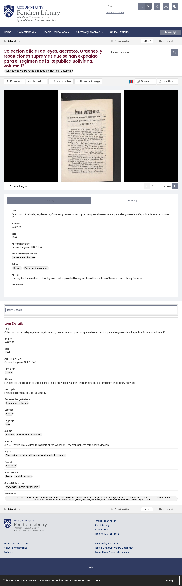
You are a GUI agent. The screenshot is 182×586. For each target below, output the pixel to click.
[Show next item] (175, 186)
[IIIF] (131, 81)
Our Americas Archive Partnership (23, 487)
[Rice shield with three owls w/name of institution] (32, 13)
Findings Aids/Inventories (16, 543)
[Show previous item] (147, 186)
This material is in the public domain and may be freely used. (36, 455)
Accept (170, 580)
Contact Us (9, 552)
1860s (9, 372)
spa (8, 424)
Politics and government (36, 268)
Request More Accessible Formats (112, 552)
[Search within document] (174, 52)
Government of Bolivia (24, 257)
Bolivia (9, 414)
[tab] (49, 200)
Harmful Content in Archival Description (114, 548)
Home (7, 32)
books (9, 476)
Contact (91, 567)
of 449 (167, 186)
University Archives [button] (88, 32)
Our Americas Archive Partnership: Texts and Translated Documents (39, 71)
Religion (17, 268)
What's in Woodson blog (15, 548)
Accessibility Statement (106, 543)
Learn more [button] (93, 580)
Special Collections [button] (55, 32)
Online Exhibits (119, 32)
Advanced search (115, 12)
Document (11, 466)
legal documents (23, 476)
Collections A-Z (27, 32)
